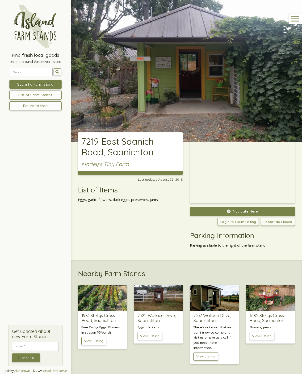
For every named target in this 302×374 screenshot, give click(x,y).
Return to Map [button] (35, 106)
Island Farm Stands (55, 371)
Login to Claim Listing (238, 222)
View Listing (94, 341)
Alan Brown (22, 371)
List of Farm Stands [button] (35, 95)
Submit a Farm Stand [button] (35, 84)
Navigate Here (245, 211)
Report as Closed (278, 222)
